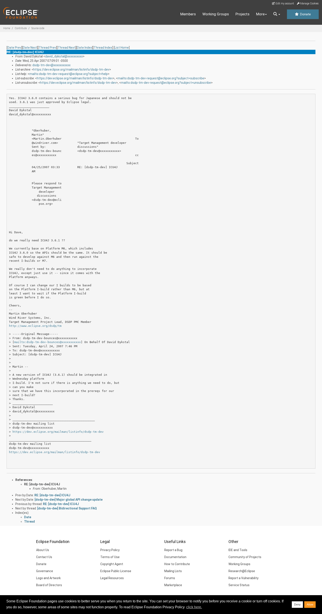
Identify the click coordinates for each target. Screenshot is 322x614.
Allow (310, 604)
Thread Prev (47, 47)
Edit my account (284, 3)
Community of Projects (244, 557)
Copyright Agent (111, 564)
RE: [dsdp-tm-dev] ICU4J (42, 484)
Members (188, 14)
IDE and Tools (237, 550)
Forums (169, 578)
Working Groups (215, 14)
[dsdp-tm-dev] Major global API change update (69, 499)
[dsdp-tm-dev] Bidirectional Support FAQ (67, 508)
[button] (276, 14)
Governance (44, 571)
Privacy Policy (110, 550)
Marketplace (173, 585)
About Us (42, 550)
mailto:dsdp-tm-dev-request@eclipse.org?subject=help (68, 74)
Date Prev (14, 47)
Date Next (30, 47)
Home (6, 28)
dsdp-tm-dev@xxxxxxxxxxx (51, 65)
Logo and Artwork (48, 578)
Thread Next (66, 47)
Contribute (21, 28)
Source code (37, 28)
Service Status (238, 585)
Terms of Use (110, 557)
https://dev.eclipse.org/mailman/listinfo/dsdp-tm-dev (71, 69)
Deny (297, 604)
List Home (122, 47)
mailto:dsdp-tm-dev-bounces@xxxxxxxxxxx (47, 342)
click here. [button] (194, 607)
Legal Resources (112, 578)
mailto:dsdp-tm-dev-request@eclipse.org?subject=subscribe (161, 78)
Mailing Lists (173, 571)
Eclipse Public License (115, 571)
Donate (305, 14)
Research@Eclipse (241, 571)
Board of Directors (49, 585)
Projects (242, 14)
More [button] (260, 14)
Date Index (84, 47)
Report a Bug (173, 550)
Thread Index (103, 47)
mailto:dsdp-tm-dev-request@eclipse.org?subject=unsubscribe (166, 82)
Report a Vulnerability (243, 578)
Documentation (175, 557)
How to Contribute (177, 564)
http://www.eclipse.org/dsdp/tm (35, 325)
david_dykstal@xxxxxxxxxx (64, 56)
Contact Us (44, 557)
